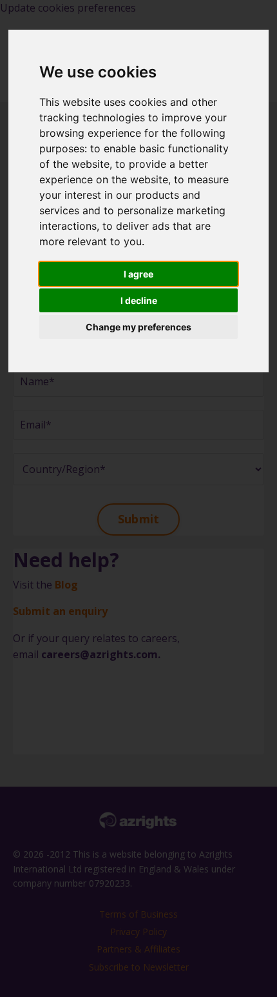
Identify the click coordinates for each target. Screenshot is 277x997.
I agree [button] (138, 273)
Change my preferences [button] (138, 326)
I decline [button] (138, 300)
